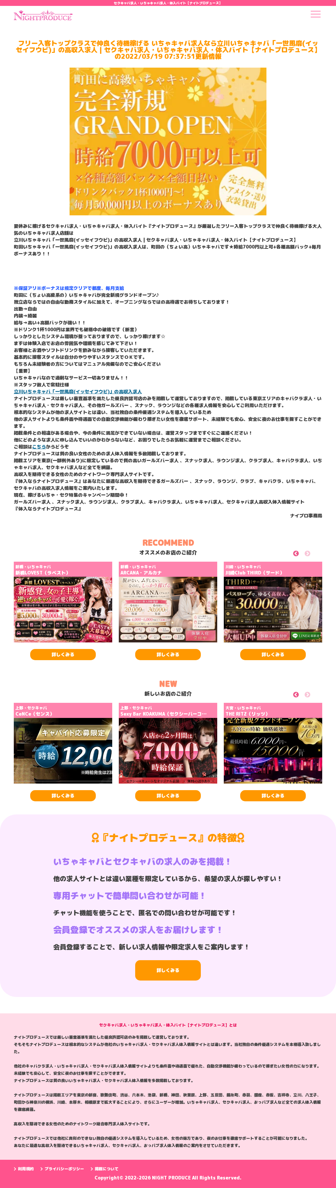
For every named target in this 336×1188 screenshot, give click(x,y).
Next (315, 554)
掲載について (106, 1169)
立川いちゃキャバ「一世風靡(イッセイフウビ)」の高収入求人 (78, 391)
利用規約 (26, 1169)
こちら (39, 446)
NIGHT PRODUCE (172, 1178)
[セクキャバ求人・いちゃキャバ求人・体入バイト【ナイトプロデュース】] (43, 17)
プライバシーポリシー (64, 1169)
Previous (303, 554)
